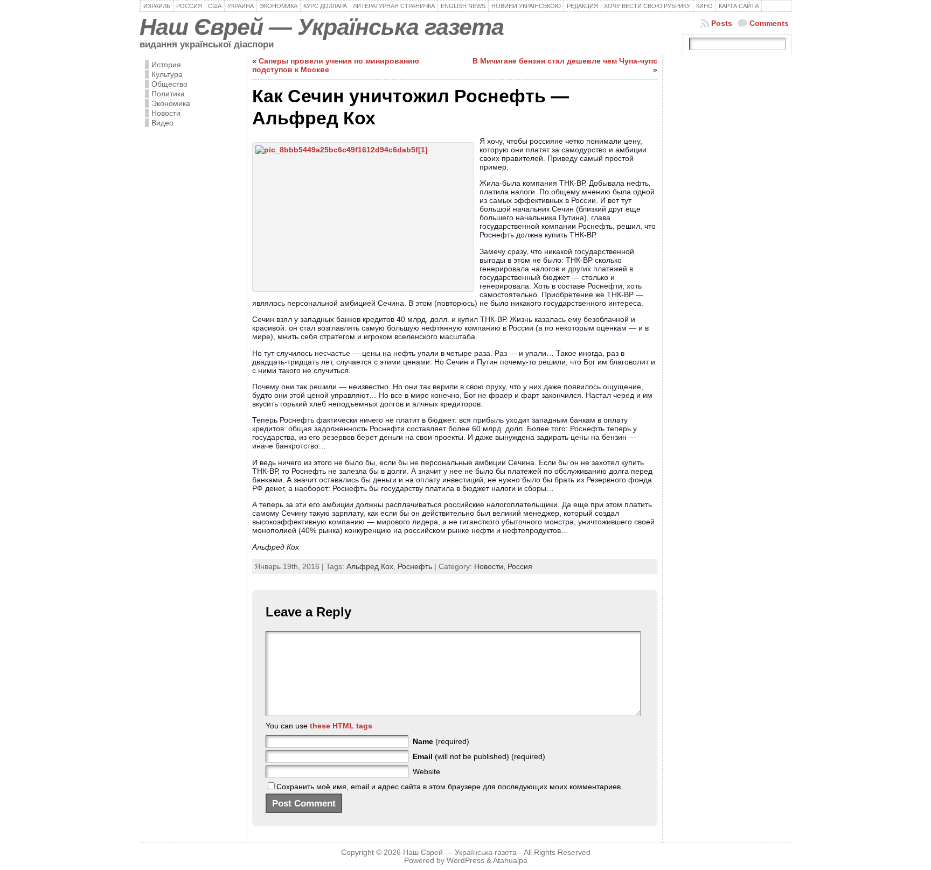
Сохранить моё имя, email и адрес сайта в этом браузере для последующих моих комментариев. (449, 786)
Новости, (491, 566)
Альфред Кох (369, 566)
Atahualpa (510, 861)
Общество (169, 84)
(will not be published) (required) (479, 756)
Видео (162, 122)
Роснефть (415, 566)
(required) (441, 741)
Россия (520, 566)
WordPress (465, 861)
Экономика (170, 103)
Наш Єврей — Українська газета (322, 27)
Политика (168, 93)
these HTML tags (341, 725)
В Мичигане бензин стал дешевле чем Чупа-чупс (565, 61)
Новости (165, 113)
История (166, 64)
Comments (769, 23)
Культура (167, 74)
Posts (721, 23)
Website (426, 771)
